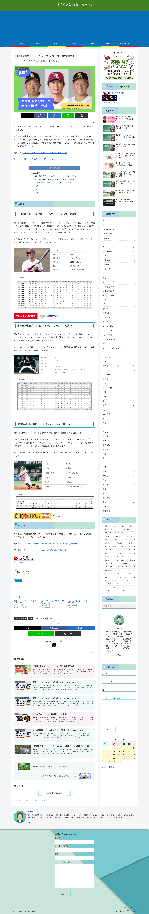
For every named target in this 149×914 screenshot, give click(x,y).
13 (104, 755)
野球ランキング (20, 562)
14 (109, 755)
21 (109, 758)
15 (114, 755)
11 (129, 751)
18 (129, 755)
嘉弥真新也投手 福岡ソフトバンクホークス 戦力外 (54, 179)
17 (124, 755)
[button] (81, 115)
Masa (119, 628)
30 (119, 762)
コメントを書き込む (54, 793)
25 (129, 758)
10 (124, 751)
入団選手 (36, 173)
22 (114, 758)
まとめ (35, 186)
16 (119, 755)
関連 (36, 193)
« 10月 (104, 767)
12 (134, 751)
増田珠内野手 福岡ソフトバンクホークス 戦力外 (53, 183)
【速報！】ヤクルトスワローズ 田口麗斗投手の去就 (45, 153)
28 (109, 762)
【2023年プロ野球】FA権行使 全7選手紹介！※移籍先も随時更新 (50, 544)
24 (124, 758)
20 (104, 758)
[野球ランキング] (24, 558)
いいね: (37, 189)
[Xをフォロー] (54, 645)
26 (134, 758)
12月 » (111, 767)
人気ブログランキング (110, 102)
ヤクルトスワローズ (21, 618)
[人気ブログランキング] (109, 98)
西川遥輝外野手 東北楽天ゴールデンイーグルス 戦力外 (56, 176)
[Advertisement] (74, 25)
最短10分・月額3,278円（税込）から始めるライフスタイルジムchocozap (44, 159)
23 (119, 758)
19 (134, 755)
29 (114, 762)
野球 (31, 618)
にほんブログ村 (117, 93)
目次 (51, 168)
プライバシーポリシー (129, 907)
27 (104, 762)
